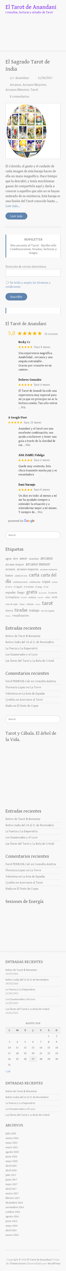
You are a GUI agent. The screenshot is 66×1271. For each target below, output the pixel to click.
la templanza (12, 597)
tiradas (20, 610)
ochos (47, 597)
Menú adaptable (58, 43)
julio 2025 (11, 1133)
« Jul (8, 1071)
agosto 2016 (12, 1216)
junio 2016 (11, 1221)
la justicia (43, 593)
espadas (11, 592)
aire (15, 558)
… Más (22, 407)
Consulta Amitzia (45, 681)
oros (54, 597)
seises (38, 604)
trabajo (34, 610)
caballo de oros (21, 576)
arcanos (10, 569)
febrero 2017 (13, 1198)
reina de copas (12, 604)
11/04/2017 (45, 78)
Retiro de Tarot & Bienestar (23, 636)
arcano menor (38, 564)
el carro (9, 587)
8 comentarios (19, 96)
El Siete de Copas (27, 706)
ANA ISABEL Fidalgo (32, 455)
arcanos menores (48, 569)
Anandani (22, 78)
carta (34, 575)
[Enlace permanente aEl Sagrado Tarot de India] (33, 131)
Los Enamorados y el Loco (22, 654)
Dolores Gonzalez (30, 380)
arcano (47, 558)
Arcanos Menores (17, 90)
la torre (24, 597)
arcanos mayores (27, 569)
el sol (46, 587)
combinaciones (20, 582)
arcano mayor (15, 564)
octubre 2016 (13, 1211)
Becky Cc (24, 342)
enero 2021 (12, 1147)
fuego (21, 592)
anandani (34, 558)
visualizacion (20, 615)
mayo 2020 (11, 1161)
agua (8, 558)
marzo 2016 (12, 1235)
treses (8, 616)
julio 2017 (11, 1175)
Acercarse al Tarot (31, 700)
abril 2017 (11, 1188)
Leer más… (13, 206)
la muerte (52, 592)
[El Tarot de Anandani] (33, 26)
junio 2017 (11, 1179)
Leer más (16, 216)
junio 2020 (11, 1156)
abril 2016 (11, 1230)
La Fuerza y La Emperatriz (22, 648)
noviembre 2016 (15, 1207)
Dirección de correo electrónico (26, 267)
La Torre (35, 687)
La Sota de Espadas (33, 693)
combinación (34, 582)
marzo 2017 (12, 1193)
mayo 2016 (11, 1225)
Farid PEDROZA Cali (18, 681)
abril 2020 (11, 1165)
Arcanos (15, 85)
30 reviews (51, 334)
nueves (41, 597)
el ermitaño (29, 587)
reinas (22, 604)
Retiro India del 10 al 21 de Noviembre (30, 642)
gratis (31, 592)
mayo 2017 (11, 1184)
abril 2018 (11, 1170)
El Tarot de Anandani (31, 7)
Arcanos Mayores (34, 85)
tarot (47, 603)
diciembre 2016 (14, 1202)
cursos (55, 582)
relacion (30, 604)
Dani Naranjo (27, 484)
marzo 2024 (12, 1138)
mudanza (32, 597)
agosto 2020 (12, 1152)
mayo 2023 (11, 1142)
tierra (9, 610)
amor (23, 558)
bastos (9, 575)
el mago (38, 587)
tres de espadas (47, 611)
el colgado (18, 587)
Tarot (34, 90)
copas (46, 582)
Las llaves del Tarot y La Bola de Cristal (30, 661)
